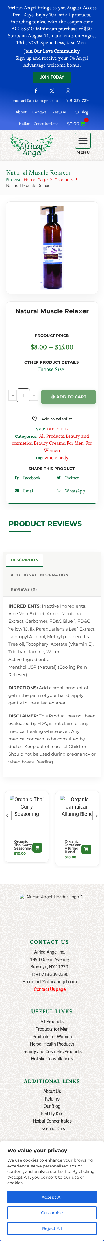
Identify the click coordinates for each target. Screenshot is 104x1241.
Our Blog (80, 112)
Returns (59, 112)
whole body (56, 458)
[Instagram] (68, 91)
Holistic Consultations (38, 123)
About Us (52, 1091)
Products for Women (52, 1036)
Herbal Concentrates (52, 1121)
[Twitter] (52, 91)
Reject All (52, 1228)
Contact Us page (49, 989)
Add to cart (71, 396)
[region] (52, 1191)
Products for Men (52, 1029)
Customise (52, 1212)
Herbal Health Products (52, 1044)
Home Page (36, 179)
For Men (75, 443)
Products (64, 179)
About (21, 112)
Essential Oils (52, 1128)
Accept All (52, 1197)
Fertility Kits (52, 1114)
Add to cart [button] (37, 848)
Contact (39, 112)
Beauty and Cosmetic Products (52, 1051)
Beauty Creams (49, 443)
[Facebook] (36, 91)
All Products (51, 436)
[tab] (24, 560)
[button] (83, 141)
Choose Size (50, 369)
